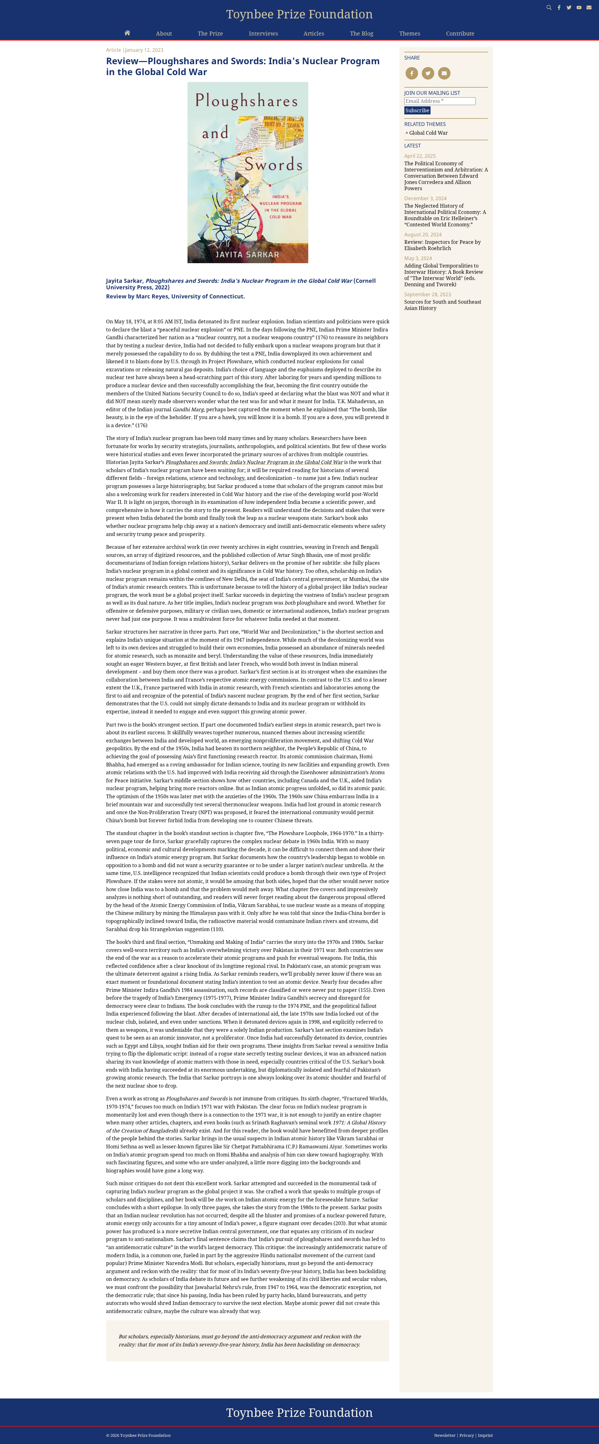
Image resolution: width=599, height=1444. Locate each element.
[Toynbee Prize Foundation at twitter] (569, 8)
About (164, 33)
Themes (409, 33)
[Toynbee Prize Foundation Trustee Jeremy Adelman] (127, 33)
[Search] (549, 8)
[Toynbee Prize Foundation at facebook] (559, 8)
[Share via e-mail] (444, 73)
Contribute (460, 33)
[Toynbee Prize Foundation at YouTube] (579, 8)
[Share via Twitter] (428, 73)
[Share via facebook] (412, 73)
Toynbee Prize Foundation (299, 14)
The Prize (210, 33)
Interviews (263, 33)
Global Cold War (428, 132)
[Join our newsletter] (589, 8)
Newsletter (444, 1435)
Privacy (467, 1435)
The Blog (361, 33)
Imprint (485, 1435)
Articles (314, 33)
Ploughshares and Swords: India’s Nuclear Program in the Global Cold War (254, 462)
